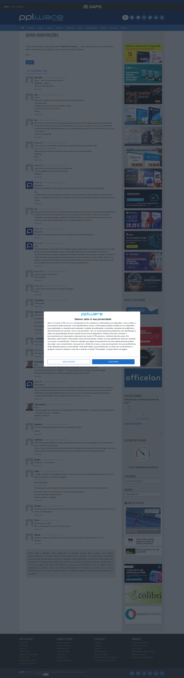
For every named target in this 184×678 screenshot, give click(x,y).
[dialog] (92, 339)
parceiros (69, 323)
